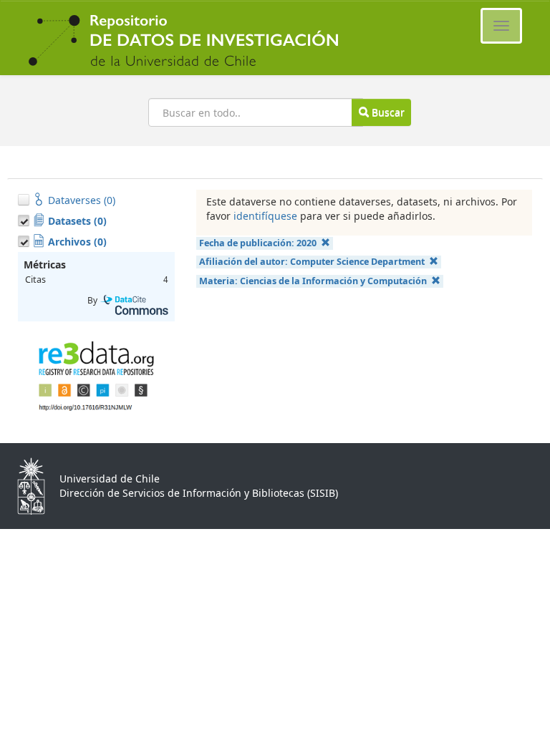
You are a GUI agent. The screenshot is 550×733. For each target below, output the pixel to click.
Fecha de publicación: (258, 243)
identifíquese (265, 216)
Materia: (313, 281)
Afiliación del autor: (312, 262)
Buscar (387, 112)
